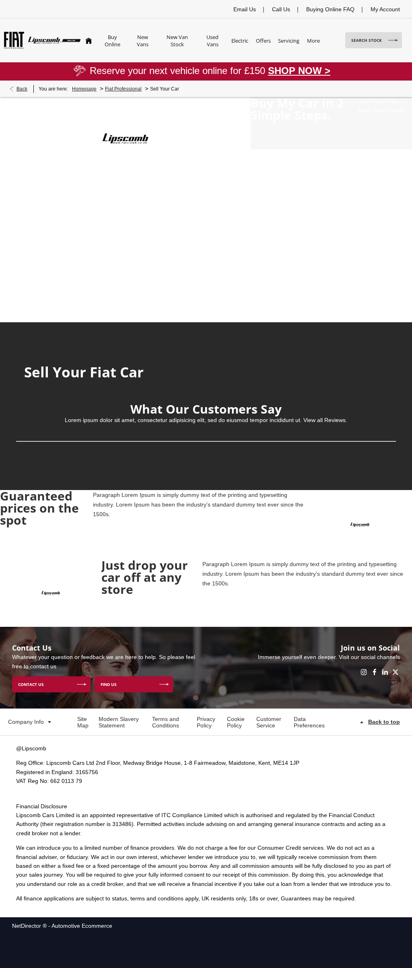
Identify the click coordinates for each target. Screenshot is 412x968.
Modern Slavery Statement (119, 722)
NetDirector (27, 926)
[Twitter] (395, 671)
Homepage (84, 89)
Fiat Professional (123, 89)
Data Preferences (309, 722)
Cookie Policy (236, 722)
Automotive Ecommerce (82, 926)
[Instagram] (363, 671)
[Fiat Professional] (14, 40)
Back (21, 89)
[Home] (88, 40)
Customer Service (268, 722)
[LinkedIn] (385, 671)
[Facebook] (374, 671)
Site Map (83, 722)
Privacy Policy (206, 722)
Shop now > (299, 70)
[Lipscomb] (54, 40)
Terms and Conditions (165, 722)
